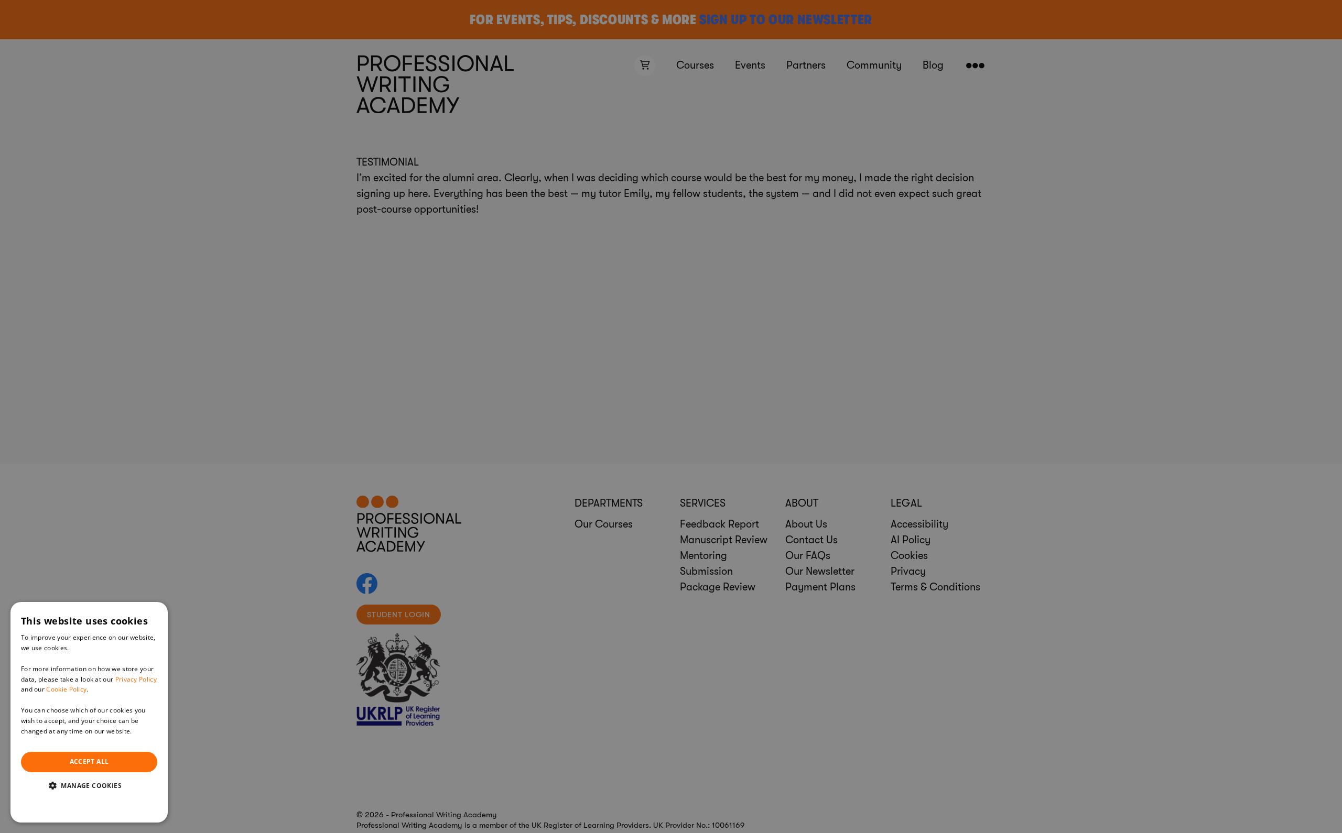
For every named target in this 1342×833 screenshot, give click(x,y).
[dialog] (89, 712)
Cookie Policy (66, 689)
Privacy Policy (136, 679)
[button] (89, 785)
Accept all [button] (89, 761)
